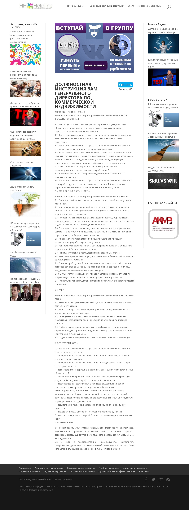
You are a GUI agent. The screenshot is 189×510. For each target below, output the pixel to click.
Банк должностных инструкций (107, 6)
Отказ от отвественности (70, 486)
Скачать (125, 85)
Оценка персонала (29, 471)
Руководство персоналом (49, 468)
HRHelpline (44, 479)
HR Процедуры (75, 6)
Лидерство (25, 468)
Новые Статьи (157, 99)
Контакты (144, 471)
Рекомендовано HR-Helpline (23, 26)
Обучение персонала (55, 471)
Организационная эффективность (116, 471)
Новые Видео (157, 24)
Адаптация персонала (135, 468)
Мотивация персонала (82, 471)
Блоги (131, 6)
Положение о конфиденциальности (37, 486)
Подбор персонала (109, 468)
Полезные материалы (149, 6)
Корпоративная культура (81, 468)
